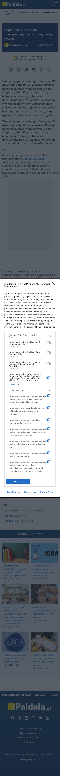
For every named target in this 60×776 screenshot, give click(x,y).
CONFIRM (18, 482)
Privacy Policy (46, 492)
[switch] (48, 342)
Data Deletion (13, 492)
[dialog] (30, 388)
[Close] (54, 284)
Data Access (30, 492)
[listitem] (30, 336)
